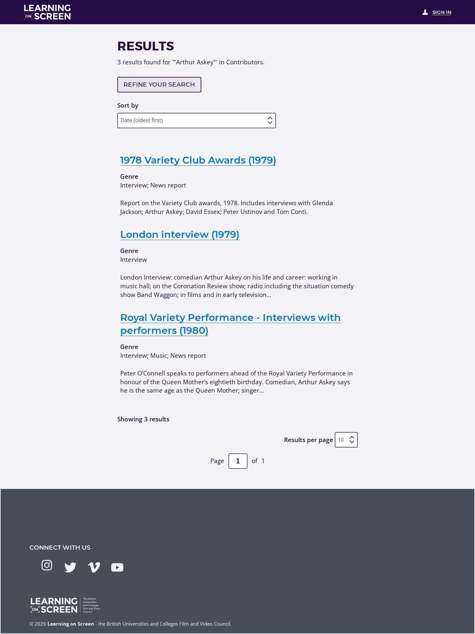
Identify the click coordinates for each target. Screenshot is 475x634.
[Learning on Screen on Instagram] (47, 565)
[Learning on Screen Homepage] (47, 12)
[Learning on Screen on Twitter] (70, 567)
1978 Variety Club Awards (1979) (198, 160)
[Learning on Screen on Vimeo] (94, 567)
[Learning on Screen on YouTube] (117, 567)
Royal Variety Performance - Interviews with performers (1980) (230, 324)
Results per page (308, 440)
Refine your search (159, 84)
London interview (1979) (179, 234)
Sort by (127, 105)
